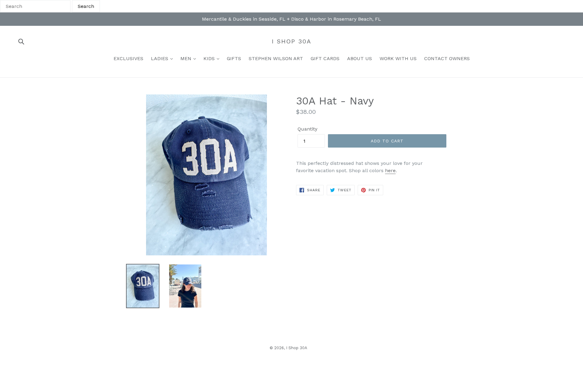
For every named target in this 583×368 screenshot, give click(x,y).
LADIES (160, 58)
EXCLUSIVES (128, 58)
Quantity (307, 129)
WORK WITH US (398, 58)
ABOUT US (359, 58)
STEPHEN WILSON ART (276, 58)
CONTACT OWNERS (447, 58)
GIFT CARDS (325, 58)
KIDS (209, 58)
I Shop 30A (291, 41)
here (390, 170)
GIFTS (234, 58)
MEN (186, 58)
